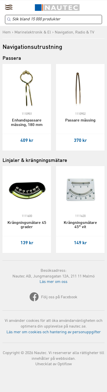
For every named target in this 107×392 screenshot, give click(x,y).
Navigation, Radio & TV (74, 32)
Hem (6, 32)
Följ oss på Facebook (59, 297)
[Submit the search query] (8, 19)
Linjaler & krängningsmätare (34, 160)
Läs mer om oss (53, 282)
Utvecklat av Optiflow (53, 364)
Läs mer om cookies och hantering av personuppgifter (53, 332)
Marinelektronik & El (32, 32)
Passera (11, 58)
